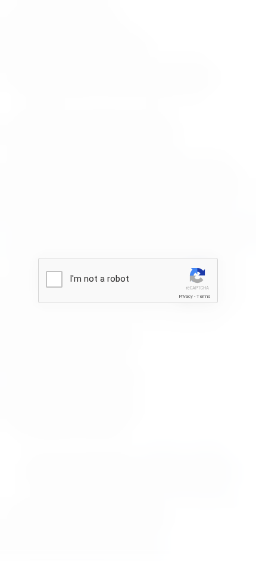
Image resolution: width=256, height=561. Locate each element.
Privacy (186, 296)
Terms (203, 296)
